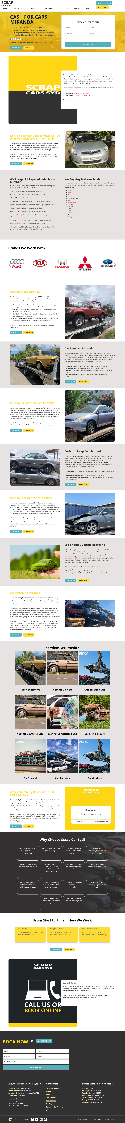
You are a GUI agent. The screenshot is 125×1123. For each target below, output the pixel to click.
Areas (88, 8)
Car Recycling (51, 1101)
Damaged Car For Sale (54, 1107)
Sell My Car (49, 8)
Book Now (102, 7)
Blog (47, 1110)
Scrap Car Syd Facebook (81, 93)
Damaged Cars (22, 215)
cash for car (17, 8)
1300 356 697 (105, 3)
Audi (69, 201)
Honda (70, 190)
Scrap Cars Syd (97, 1119)
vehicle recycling (78, 558)
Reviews (77, 8)
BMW (69, 192)
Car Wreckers (51, 1098)
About (5, 8)
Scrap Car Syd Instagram (82, 95)
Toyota (70, 196)
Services (33, 8)
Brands (63, 8)
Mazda (70, 211)
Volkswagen (72, 203)
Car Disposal (50, 1104)
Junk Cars (20, 220)
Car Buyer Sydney (52, 1088)
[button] (115, 265)
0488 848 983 (26, 1091)
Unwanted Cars (16, 224)
